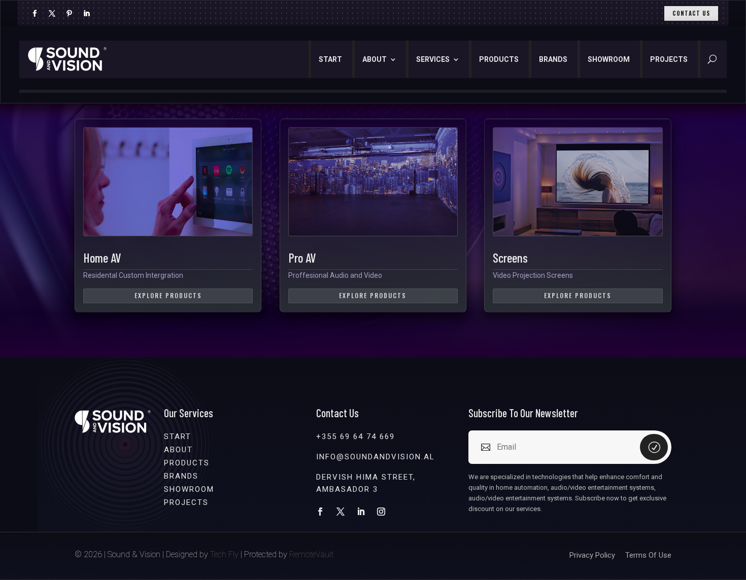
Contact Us (691, 13)
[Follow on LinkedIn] (86, 13)
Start (330, 59)
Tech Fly (224, 554)
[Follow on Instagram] (381, 511)
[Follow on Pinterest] (69, 13)
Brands (553, 59)
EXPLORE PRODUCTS (168, 295)
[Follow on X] (51, 13)
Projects (669, 59)
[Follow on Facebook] (34, 13)
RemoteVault (311, 554)
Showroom (609, 59)
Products (499, 59)
